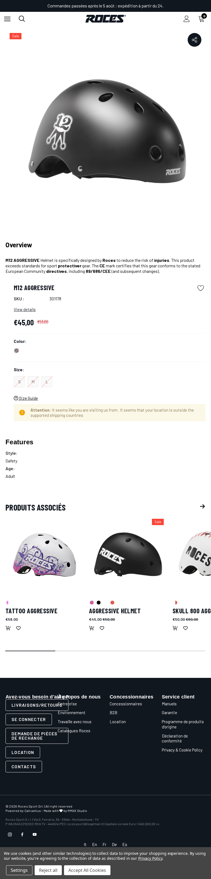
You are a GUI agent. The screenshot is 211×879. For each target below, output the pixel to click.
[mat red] (112, 602)
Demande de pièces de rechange (35, 736)
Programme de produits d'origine (183, 724)
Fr (104, 844)
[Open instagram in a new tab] (9, 834)
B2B (113, 712)
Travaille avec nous (74, 721)
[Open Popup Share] (194, 40)
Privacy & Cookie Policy (182, 749)
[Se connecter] (187, 19)
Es (124, 844)
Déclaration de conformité (175, 738)
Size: (19, 369)
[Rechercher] (22, 18)
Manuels (169, 703)
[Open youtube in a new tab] (34, 834)
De (114, 844)
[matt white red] (175, 602)
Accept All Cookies (87, 870)
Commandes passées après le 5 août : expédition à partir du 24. (105, 5)
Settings (19, 870)
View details (25, 309)
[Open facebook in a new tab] (22, 834)
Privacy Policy (150, 858)
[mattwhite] (105, 602)
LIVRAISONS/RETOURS (37, 705)
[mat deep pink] (91, 602)
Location (23, 752)
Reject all (48, 870)
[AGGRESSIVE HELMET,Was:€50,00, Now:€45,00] (128, 554)
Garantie (169, 712)
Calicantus (32, 811)
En (94, 844)
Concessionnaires (126, 703)
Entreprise (67, 703)
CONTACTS (24, 766)
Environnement (71, 712)
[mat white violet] (7, 602)
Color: (20, 341)
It (85, 844)
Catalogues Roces (74, 730)
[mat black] (98, 602)
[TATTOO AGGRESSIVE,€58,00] (44, 554)
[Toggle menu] (7, 19)
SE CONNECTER (29, 719)
